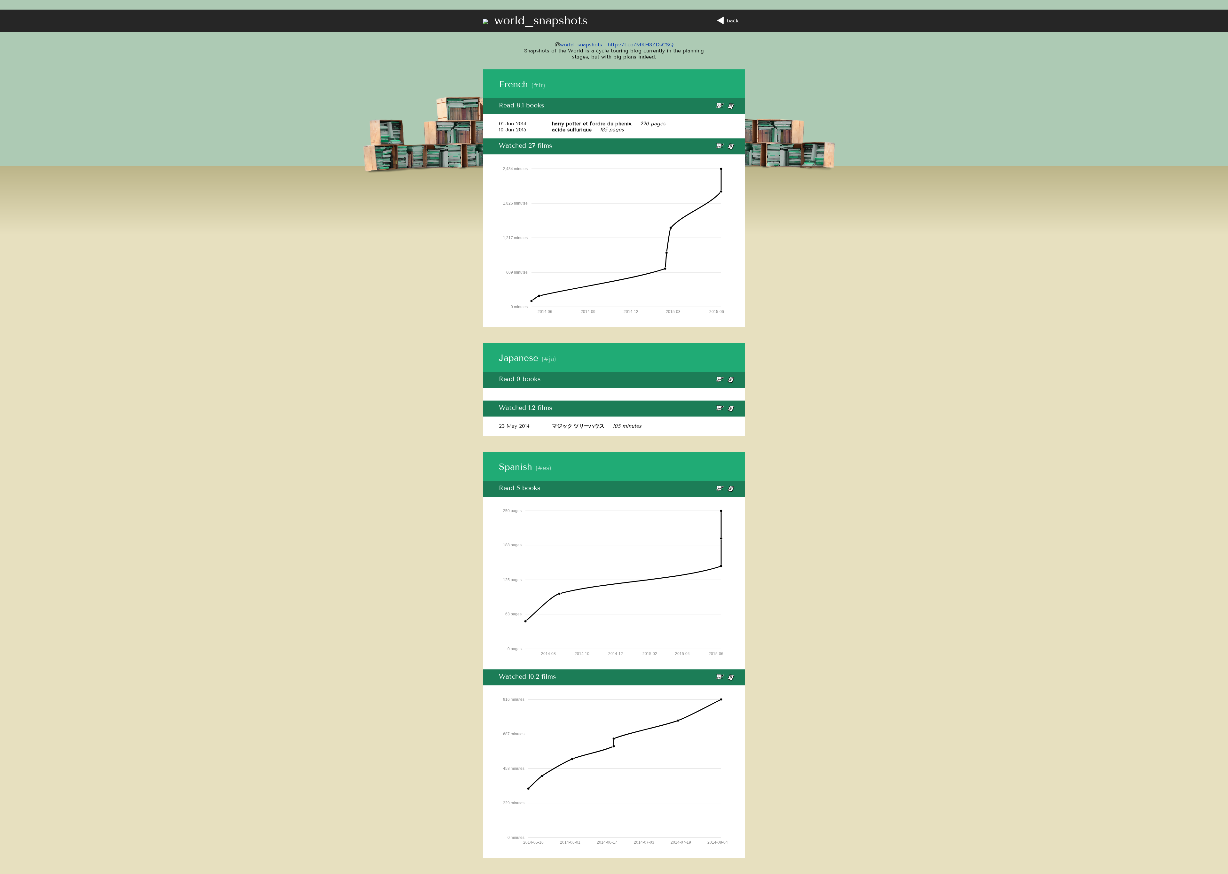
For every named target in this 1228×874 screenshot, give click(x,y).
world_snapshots (581, 45)
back (733, 21)
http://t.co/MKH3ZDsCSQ (640, 45)
